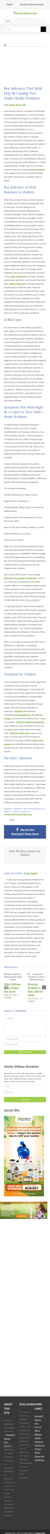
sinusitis (31, 218)
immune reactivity (36, 169)
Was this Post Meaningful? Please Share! (25, 831)
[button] (6, 987)
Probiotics (18, 711)
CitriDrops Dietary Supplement (30, 722)
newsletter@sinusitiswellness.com (18, 814)
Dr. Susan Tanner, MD (16, 104)
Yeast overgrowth (17, 283)
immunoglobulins (22, 714)
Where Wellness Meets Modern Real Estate (12, 988)
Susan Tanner (31, 873)
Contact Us (40, 1445)
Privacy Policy (40, 1533)
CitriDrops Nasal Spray (19, 733)
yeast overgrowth (18, 276)
